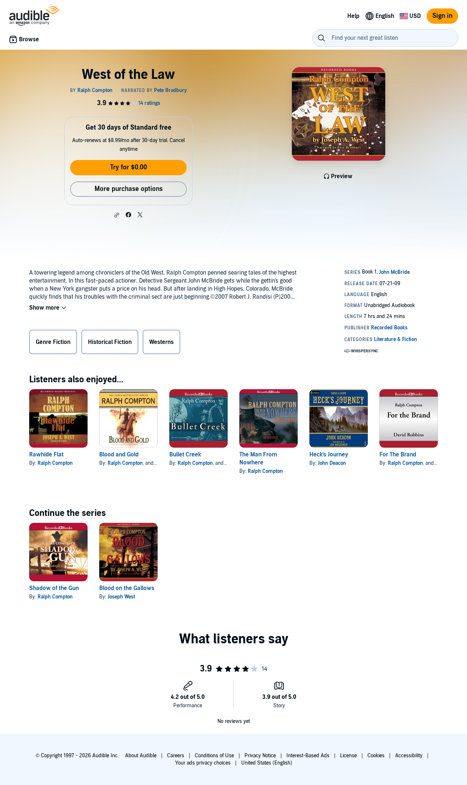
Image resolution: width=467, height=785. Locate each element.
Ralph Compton (55, 463)
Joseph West (121, 597)
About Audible (141, 756)
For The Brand (397, 454)
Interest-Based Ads (307, 756)
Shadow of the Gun (54, 588)
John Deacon (332, 463)
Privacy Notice (260, 756)
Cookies (376, 756)
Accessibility (408, 756)
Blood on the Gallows (126, 588)
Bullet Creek (185, 454)
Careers (175, 756)
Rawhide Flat (46, 454)
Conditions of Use (214, 756)
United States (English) (266, 763)
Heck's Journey (328, 454)
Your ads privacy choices (203, 763)
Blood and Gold (119, 454)
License (348, 756)
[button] (117, 215)
